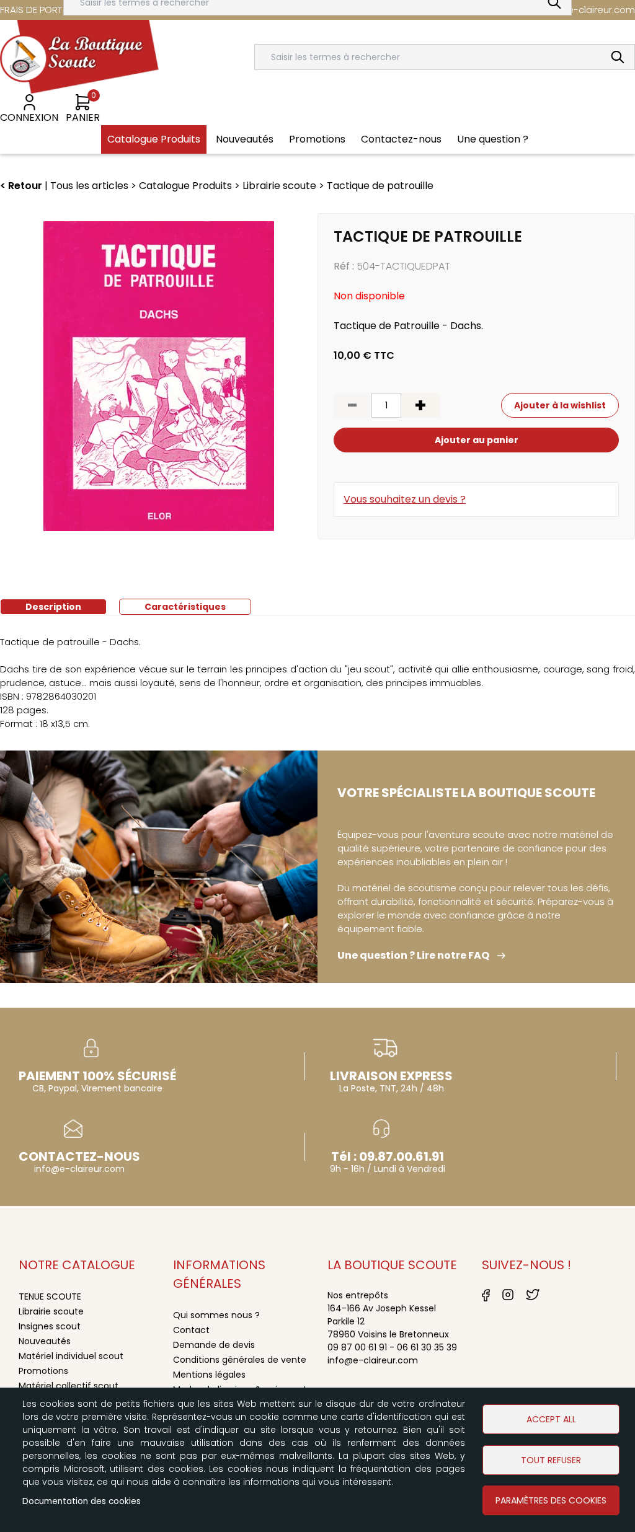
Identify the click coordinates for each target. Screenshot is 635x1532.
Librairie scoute (51, 1311)
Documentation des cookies (81, 1501)
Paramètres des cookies (550, 1500)
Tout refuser (551, 1460)
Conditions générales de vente (239, 1360)
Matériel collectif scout (68, 1386)
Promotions (43, 1371)
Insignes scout (50, 1326)
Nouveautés (45, 1341)
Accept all (551, 1419)
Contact (191, 1330)
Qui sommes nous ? (216, 1315)
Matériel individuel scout (71, 1356)
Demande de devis (214, 1345)
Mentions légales (209, 1374)
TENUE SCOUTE (50, 1296)
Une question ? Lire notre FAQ (413, 955)
